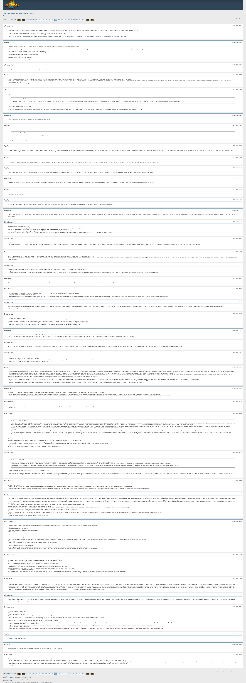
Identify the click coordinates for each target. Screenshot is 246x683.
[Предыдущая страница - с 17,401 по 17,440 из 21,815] (23, 20)
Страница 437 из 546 (10, 19)
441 (68, 19)
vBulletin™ (12, 677)
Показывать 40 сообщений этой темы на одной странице (230, 18)
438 (59, 19)
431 (37, 19)
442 (71, 19)
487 (80, 19)
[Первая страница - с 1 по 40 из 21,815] (19, 20)
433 (43, 19)
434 (46, 19)
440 (65, 19)
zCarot (10, 680)
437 (56, 19)
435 (49, 19)
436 (53, 19)
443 (74, 19)
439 (62, 19)
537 (83, 19)
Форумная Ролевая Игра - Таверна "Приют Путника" (18, 13)
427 (34, 19)
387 (31, 19)
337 (28, 19)
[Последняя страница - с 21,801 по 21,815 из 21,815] (92, 20)
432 (40, 19)
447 (77, 19)
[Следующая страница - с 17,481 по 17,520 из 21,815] (88, 20)
